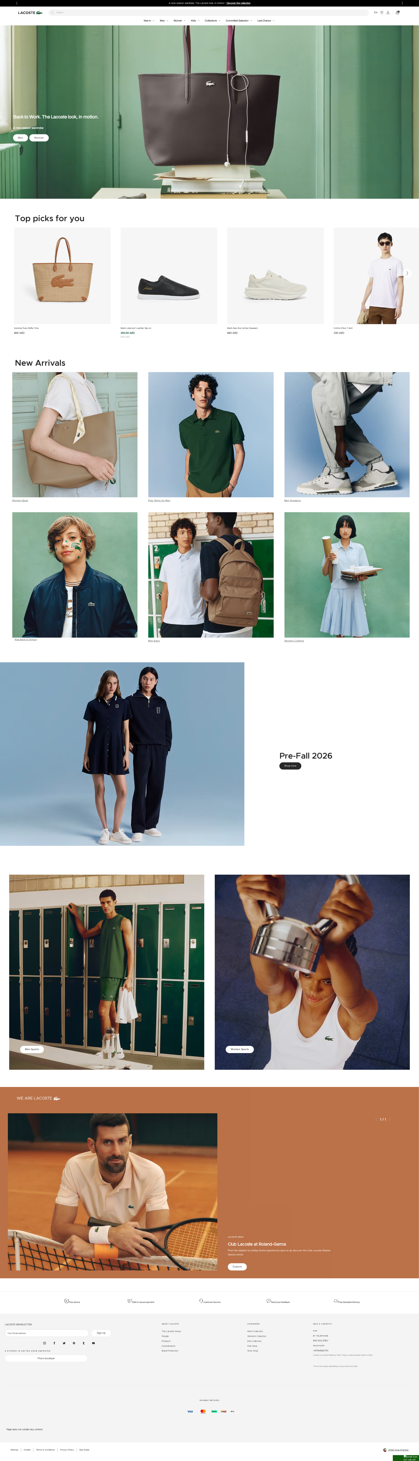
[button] (406, 1458)
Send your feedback (280, 1302)
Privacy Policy (67, 1450)
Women (39, 138)
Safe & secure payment (143, 1302)
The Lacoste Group (171, 1331)
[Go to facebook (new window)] (54, 1343)
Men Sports (32, 1049)
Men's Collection (255, 1331)
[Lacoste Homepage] (31, 12)
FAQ (315, 1331)
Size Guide (84, 1450)
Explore (237, 1267)
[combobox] (208, 12)
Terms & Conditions (45, 1450)
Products (166, 1341)
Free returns (74, 1302)
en (375, 12)
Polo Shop (252, 1346)
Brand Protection (170, 1351)
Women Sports (240, 1049)
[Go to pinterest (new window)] (74, 1343)
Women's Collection (256, 1336)
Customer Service (212, 1302)
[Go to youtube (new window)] (93, 1343)
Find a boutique (46, 1358)
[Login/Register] (387, 12)
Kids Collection (254, 1341)
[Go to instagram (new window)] (44, 1343)
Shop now (290, 766)
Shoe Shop (252, 1351)
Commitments (168, 1346)
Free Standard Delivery (349, 1302)
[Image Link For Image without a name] (74, 437)
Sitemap (14, 1450)
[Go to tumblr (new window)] (83, 1343)
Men (20, 138)
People (165, 1336)
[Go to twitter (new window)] (64, 1343)
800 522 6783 (321, 1341)
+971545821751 (320, 1351)
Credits (27, 1450)
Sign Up (101, 1333)
